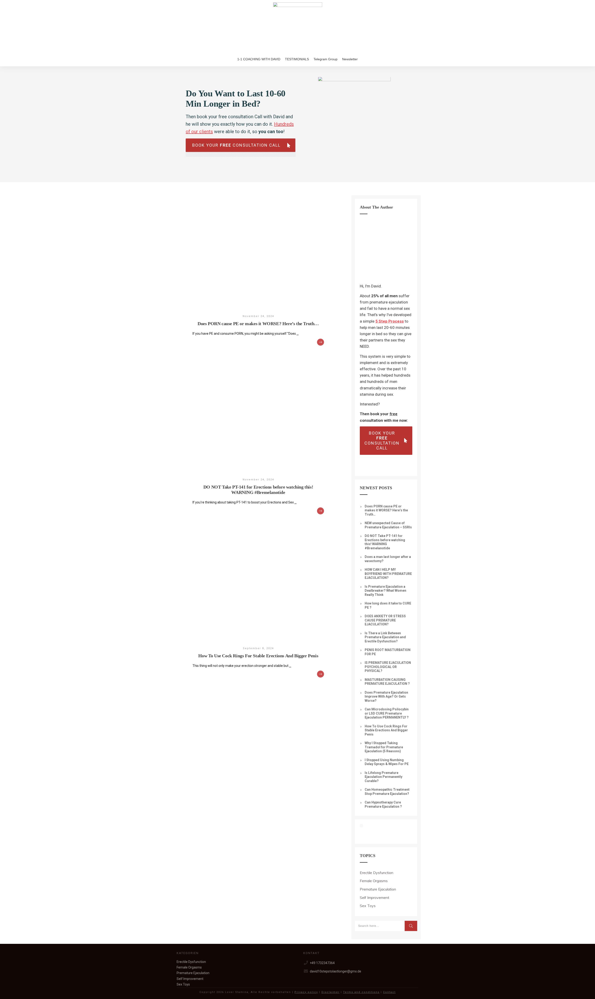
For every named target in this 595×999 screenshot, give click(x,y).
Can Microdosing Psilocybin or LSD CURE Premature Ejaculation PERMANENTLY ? (387, 713)
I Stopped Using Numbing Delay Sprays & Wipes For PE (387, 762)
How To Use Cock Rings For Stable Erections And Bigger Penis (258, 655)
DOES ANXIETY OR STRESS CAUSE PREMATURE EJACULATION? (385, 620)
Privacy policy (306, 992)
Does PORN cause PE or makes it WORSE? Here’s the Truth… (258, 323)
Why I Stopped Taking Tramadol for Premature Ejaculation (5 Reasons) (384, 747)
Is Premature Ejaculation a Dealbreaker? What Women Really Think (385, 591)
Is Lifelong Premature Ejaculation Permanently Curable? (383, 777)
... (298, 333)
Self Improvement (374, 897)
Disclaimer (330, 992)
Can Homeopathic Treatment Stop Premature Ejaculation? (387, 792)
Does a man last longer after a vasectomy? (388, 559)
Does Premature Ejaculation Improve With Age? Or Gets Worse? (386, 696)
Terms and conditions (361, 992)
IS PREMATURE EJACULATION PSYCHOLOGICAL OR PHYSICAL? (388, 667)
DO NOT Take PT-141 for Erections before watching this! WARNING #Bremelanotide (258, 489)
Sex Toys (368, 905)
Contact (389, 992)
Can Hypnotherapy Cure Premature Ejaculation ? (383, 804)
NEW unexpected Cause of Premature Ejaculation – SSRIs (388, 525)
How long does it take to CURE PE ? (388, 605)
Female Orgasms (374, 880)
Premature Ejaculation (378, 889)
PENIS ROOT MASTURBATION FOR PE (387, 652)
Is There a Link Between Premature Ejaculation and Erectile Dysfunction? (385, 637)
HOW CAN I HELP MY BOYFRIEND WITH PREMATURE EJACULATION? (388, 574)
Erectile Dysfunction (376, 872)
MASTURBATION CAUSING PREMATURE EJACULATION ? (387, 682)
